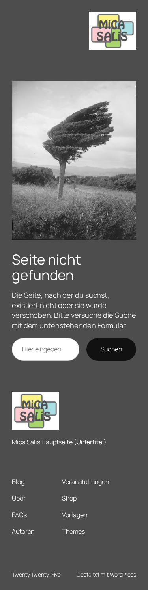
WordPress (123, 574)
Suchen (111, 349)
